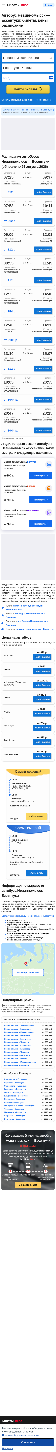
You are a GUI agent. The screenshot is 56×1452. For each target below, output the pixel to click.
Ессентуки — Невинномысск (36, 100)
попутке (31, 462)
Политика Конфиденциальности (20, 1435)
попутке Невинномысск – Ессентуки (35, 629)
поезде (31, 486)
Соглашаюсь (28, 1442)
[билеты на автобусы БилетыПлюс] (12, 1421)
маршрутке (33, 510)
